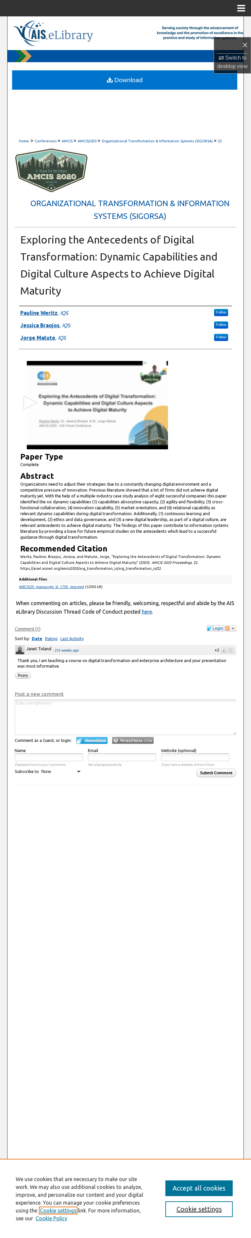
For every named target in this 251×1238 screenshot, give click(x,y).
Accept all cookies (199, 1188)
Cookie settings (58, 1210)
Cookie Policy (51, 1218)
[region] (125, 1198)
